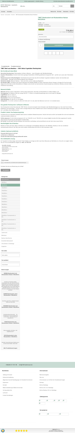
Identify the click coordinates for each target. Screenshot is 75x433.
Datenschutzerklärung (8, 377)
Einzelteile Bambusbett (7, 241)
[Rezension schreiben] (54, 53)
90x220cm (4, 185)
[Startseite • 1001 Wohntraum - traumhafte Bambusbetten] (10, 5)
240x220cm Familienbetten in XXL (8, 229)
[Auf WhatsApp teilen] (58, 53)
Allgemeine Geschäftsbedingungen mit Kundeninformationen (17, 380)
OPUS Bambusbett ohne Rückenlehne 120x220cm (10, 336)
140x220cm (4, 196)
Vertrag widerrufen (7, 390)
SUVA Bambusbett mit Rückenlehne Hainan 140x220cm (10, 322)
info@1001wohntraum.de (25, 364)
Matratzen (11, 135)
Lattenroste (4, 135)
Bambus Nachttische (6, 238)
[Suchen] (72, 6)
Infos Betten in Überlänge (7, 243)
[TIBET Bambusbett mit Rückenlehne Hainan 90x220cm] (17, 18)
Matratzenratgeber (44, 374)
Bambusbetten (5, 179)
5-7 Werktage (46, 24)
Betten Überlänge (44, 385)
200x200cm (4, 210)
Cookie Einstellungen (8, 395)
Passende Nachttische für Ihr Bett (9, 133)
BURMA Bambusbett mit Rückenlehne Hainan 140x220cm (10, 274)
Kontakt (5, 385)
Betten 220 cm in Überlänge (46, 387)
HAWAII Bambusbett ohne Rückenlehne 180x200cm (10, 294)
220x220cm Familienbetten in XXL (8, 220)
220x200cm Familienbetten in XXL (8, 216)
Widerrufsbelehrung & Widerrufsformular (13, 387)
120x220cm (4, 190)
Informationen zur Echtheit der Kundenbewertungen (15, 162)
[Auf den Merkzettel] (46, 53)
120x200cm (4, 187)
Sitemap (42, 382)
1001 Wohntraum (47, 25)
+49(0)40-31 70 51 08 (11, 364)
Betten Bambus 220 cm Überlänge (48, 390)
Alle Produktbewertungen (10, 348)
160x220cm (4, 201)
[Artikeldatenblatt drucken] (50, 53)
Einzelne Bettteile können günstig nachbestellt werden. (14, 136)
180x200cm (4, 204)
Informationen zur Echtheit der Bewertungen (56, 431)
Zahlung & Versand (7, 374)
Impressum (5, 382)
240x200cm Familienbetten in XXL (8, 224)
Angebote (3, 246)
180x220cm (4, 207)
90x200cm (4, 182)
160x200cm (4, 199)
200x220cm (4, 212)
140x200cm (4, 193)
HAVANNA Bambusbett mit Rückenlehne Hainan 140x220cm (10, 306)
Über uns (42, 377)
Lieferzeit (5, 392)
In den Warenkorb (59, 45)
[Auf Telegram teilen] (61, 53)
